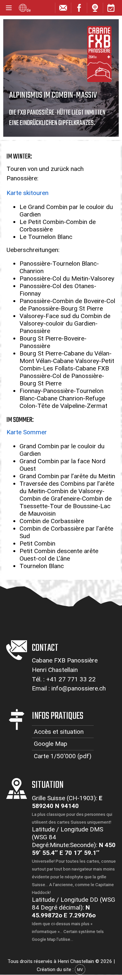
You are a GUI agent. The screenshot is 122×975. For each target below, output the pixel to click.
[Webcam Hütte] (95, 9)
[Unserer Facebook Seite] (79, 9)
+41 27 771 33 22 (71, 679)
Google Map (50, 743)
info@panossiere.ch (78, 688)
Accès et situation (59, 731)
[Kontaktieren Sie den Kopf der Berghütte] (63, 9)
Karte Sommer (27, 432)
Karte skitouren (27, 193)
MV (80, 970)
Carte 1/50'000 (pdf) (62, 756)
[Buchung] (111, 9)
